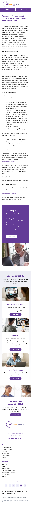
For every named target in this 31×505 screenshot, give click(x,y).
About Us (4, 464)
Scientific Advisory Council (8, 472)
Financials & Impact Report (8, 470)
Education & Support (7, 449)
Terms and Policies (11, 497)
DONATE (7, 10)
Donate (4, 497)
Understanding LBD (6, 447)
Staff (3, 466)
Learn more (11, 237)
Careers (4, 476)
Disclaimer (19, 497)
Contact (4, 457)
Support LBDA (5, 453)
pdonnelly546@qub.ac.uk (9, 194)
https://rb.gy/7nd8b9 (8, 161)
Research (4, 451)
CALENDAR (23, 10)
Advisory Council (6, 468)
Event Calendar (6, 455)
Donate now (15, 414)
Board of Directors (6, 474)
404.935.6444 (10, 493)
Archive (24, 497)
